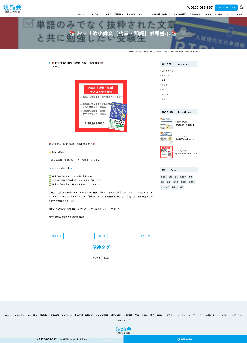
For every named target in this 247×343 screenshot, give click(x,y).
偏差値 (175, 182)
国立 (164, 89)
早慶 (164, 80)
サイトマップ (123, 320)
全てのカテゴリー (169, 70)
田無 (170, 177)
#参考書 (97, 257)
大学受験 (166, 75)
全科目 (174, 187)
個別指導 (183, 177)
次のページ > (146, 236)
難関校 (183, 182)
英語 (164, 99)
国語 (190, 177)
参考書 (163, 177)
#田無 (106, 257)
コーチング (165, 187)
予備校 (165, 84)
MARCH (165, 94)
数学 (168, 182)
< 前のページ (56, 236)
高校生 (191, 182)
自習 (181, 187)
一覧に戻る (101, 236)
